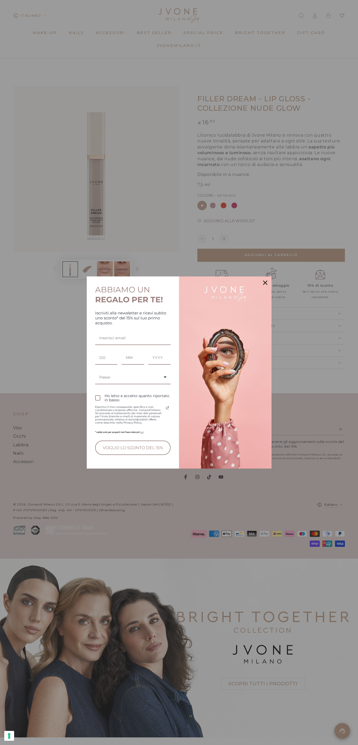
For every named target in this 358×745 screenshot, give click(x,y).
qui (142, 432)
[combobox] (133, 377)
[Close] (265, 282)
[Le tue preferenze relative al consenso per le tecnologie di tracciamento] (9, 736)
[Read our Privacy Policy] (167, 408)
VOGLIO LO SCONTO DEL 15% (133, 447)
